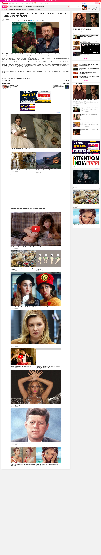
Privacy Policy (39, 0)
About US (23, 0)
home (13, 3)
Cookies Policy (44, 0)
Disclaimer (34, 0)
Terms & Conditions (28, 0)
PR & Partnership (18, 0)
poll (32, 3)
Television (23, 3)
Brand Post (42, 3)
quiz (35, 3)
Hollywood (28, 3)
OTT (37, 3)
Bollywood (17, 3)
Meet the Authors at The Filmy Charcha (54, 0)
